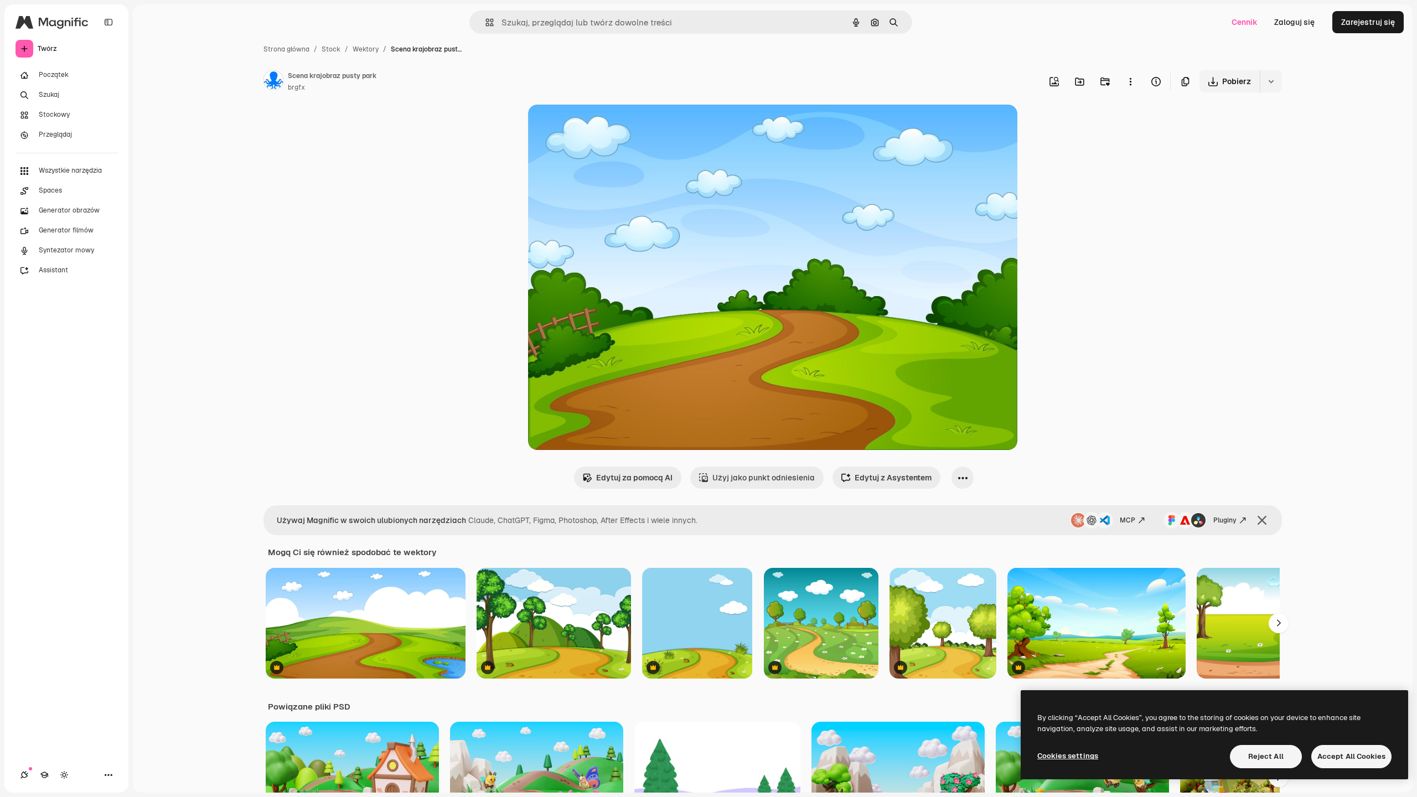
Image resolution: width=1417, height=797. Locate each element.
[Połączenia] (24, 775)
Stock (331, 49)
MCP (1127, 520)
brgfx (296, 87)
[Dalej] (1279, 623)
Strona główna (286, 49)
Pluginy (1225, 520)
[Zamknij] (1262, 520)
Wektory (366, 49)
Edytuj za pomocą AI (634, 478)
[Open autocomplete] (485, 22)
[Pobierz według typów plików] (1271, 81)
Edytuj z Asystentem (893, 478)
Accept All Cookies (1351, 756)
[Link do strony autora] (273, 82)
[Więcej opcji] (1130, 81)
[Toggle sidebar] (108, 22)
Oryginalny (604, 126)
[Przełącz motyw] (64, 775)
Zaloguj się (1294, 22)
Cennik (1245, 22)
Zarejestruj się (1368, 22)
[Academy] (44, 775)
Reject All (1266, 756)
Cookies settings (1067, 755)
